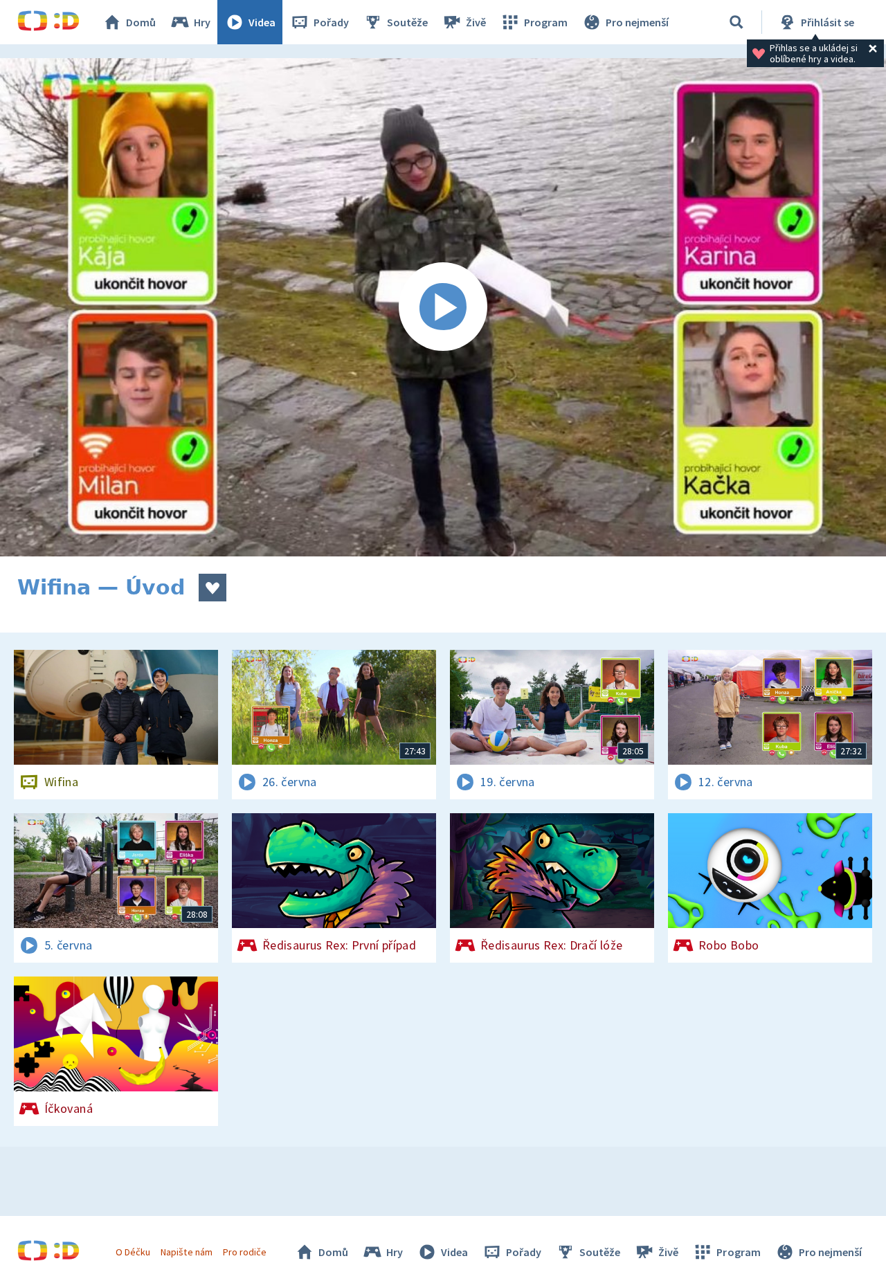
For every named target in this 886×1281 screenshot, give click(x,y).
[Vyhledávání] (736, 22)
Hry (202, 22)
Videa (261, 22)
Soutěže (407, 22)
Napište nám (186, 1252)
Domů (141, 22)
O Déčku (133, 1252)
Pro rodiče (244, 1252)
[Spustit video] (443, 307)
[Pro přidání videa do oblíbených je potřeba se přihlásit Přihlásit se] (212, 587)
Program (546, 22)
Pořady (331, 22)
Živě (476, 22)
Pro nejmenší (637, 22)
